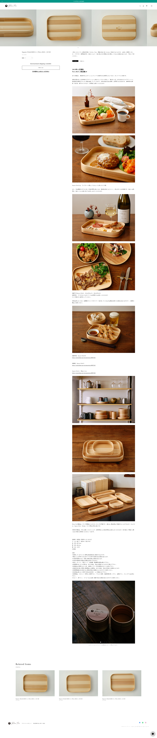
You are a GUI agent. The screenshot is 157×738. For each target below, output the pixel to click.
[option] (78, 27)
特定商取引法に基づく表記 (39, 723)
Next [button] (154, 28)
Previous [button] (2, 28)
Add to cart (40, 67)
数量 (23, 58)
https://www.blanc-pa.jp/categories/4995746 (84, 373)
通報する (82, 61)
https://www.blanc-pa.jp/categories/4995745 (84, 357)
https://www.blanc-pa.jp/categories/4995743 (84, 365)
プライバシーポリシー (27, 723)
